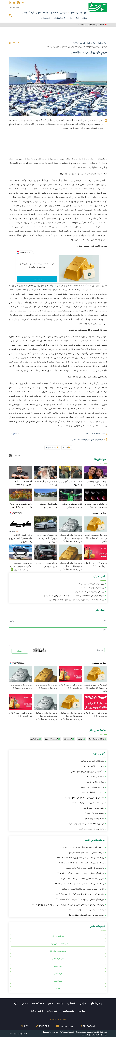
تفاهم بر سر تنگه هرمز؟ (94, 813)
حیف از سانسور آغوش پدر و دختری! (71, 483)
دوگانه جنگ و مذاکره (95, 782)
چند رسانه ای (96, 1003)
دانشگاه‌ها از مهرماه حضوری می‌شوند (48, 505)
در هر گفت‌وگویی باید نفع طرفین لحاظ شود (86, 802)
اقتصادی (54, 12)
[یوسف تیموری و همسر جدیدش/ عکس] (95, 472)
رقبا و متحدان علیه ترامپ (93, 808)
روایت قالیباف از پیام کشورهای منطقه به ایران (86, 915)
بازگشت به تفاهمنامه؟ (95, 776)
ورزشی (84, 18)
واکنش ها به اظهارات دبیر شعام (91, 828)
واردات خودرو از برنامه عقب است (92, 588)
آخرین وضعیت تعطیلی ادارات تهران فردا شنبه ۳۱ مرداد (82, 878)
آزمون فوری (58, 966)
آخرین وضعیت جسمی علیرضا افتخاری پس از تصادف (83, 889)
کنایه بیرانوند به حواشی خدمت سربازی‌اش (72, 505)
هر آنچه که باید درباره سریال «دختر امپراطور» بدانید (83, 847)
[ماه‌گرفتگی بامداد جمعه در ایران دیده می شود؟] (95, 495)
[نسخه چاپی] (10, 43)
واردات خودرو (51, 447)
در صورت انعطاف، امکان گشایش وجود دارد (86, 823)
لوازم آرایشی (58, 981)
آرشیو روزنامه (59, 18)
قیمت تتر (58, 973)
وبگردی (70, 18)
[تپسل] (18, 252)
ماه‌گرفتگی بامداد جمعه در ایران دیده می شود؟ (95, 505)
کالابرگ (58, 988)
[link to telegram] (22, 2)
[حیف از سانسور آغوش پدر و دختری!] (70, 472)
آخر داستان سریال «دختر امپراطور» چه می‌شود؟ (85, 852)
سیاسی (63, 12)
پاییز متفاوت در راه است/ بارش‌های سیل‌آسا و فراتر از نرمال (21, 505)
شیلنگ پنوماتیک (58, 936)
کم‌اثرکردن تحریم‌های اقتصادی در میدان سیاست (84, 797)
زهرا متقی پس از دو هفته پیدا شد (46, 483)
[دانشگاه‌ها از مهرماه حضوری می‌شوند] (45, 495)
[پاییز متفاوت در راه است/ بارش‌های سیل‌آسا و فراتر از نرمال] (20, 495)
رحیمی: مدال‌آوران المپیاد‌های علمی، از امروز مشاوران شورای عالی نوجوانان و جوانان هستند (68, 904)
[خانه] (85, 12)
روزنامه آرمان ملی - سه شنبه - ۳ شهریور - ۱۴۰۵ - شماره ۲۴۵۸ (79, 883)
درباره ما (53, 1019)
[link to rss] (10, 2)
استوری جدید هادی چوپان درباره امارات (23, 483)
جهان (38, 12)
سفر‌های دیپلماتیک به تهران (92, 792)
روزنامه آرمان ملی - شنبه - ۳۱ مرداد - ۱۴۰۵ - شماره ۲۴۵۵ (81, 862)
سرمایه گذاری (37, 278)
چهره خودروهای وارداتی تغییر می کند (91, 584)
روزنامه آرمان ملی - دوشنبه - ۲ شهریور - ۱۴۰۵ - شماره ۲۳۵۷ (80, 873)
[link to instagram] (18, 2)
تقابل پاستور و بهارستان (94, 818)
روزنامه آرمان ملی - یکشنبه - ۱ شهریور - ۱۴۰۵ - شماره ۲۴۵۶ (80, 857)
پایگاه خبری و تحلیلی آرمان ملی (67, 1032)
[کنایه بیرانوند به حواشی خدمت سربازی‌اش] (70, 495)
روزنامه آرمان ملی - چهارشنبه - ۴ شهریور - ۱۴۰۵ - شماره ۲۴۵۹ (79, 899)
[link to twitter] (14, 2)
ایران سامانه (13, 1033)
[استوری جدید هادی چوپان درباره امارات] (20, 472)
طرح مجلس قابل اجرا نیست (92, 787)
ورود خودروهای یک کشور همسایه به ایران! (89, 591)
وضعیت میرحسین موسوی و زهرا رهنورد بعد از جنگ (83, 909)
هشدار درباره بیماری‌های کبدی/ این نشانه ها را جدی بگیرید (83, 24)
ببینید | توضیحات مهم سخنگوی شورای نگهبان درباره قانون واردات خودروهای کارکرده (76, 599)
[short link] (17, 43)
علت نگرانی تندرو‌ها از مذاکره (92, 761)
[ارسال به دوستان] (14, 43)
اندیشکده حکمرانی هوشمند (58, 944)
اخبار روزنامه (45, 18)
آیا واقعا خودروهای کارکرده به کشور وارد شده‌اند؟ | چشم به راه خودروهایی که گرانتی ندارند (73, 595)
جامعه (46, 12)
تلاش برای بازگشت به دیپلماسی (91, 766)
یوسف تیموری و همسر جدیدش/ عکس (97, 483)
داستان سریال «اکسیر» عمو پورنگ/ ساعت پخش (85, 868)
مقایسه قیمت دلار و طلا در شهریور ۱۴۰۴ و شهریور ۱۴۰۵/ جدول (79, 894)
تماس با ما (62, 1019)
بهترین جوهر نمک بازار (58, 951)
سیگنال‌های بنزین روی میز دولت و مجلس (87, 771)
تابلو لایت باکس (58, 958)
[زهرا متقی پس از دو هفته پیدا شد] (45, 472)
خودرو (65, 447)
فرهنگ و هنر (28, 12)
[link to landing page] (97, 7)
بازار (77, 18)
